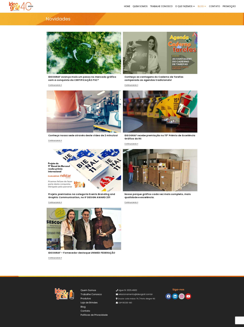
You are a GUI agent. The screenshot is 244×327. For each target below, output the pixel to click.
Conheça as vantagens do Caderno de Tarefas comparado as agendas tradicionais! (154, 78)
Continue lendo (55, 85)
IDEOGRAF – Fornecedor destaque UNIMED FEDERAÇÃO (81, 252)
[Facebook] (168, 296)
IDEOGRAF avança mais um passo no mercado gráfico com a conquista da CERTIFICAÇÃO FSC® (82, 78)
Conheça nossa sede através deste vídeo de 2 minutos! (83, 135)
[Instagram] (182, 296)
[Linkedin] (175, 296)
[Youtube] (188, 296)
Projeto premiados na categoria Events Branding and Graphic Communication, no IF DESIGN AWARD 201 (81, 196)
